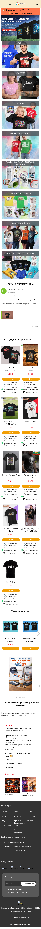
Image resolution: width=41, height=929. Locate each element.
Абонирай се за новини (14, 763)
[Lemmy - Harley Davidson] (30, 355)
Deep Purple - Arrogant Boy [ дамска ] (11, 640)
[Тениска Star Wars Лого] (10, 515)
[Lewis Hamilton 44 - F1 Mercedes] (10, 408)
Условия (17, 812)
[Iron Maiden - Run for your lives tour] (10, 355)
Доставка (30, 821)
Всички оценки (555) (20, 335)
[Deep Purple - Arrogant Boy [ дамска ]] (10, 626)
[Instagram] (9, 855)
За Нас (4, 816)
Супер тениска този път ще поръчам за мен (18, 304)
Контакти (17, 816)
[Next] (36, 28)
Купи (11, 379)
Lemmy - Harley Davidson (30, 369)
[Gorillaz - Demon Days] (10, 462)
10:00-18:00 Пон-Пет (19, 851)
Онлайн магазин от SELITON (20, 924)
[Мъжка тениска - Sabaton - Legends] (7, 319)
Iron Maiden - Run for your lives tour (10, 369)
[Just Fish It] (10, 569)
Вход (3, 821)
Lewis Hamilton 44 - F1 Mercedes (11, 422)
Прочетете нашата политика (20, 911)
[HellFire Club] (30, 408)
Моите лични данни (21, 917)
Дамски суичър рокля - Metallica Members (30, 530)
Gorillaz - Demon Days (10, 475)
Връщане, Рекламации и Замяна (19, 823)
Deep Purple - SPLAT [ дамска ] (30, 640)
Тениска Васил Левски (30, 476)
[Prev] (4, 28)
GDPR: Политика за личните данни (32, 814)
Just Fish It (10, 582)
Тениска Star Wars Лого (10, 530)
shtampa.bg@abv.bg (17, 842)
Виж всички (9, 767)
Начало (4, 812)
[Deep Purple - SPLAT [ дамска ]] (30, 626)
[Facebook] (4, 855)
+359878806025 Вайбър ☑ (21, 847)
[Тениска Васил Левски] (30, 462)
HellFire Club (30, 421)
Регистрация (6, 825)
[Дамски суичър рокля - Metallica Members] (30, 515)
